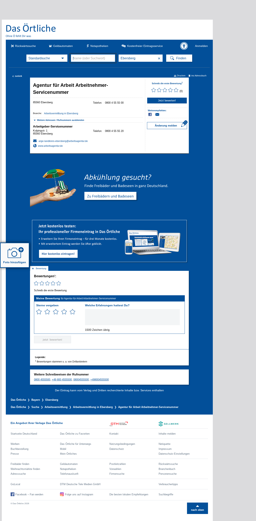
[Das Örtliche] (31, 30)
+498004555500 (99, 379)
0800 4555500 (42, 379)
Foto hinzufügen (14, 262)
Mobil (63, 448)
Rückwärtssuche (25, 46)
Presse (15, 453)
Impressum (165, 448)
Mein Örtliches (68, 453)
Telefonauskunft (69, 473)
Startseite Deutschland (24, 433)
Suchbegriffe (166, 494)
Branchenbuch (167, 468)
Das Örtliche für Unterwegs (75, 443)
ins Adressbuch (198, 75)
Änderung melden (166, 125)
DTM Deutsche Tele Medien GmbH (80, 484)
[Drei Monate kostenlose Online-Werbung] (109, 221)
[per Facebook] (150, 114)
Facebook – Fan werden (29, 494)
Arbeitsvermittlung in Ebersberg (61, 113)
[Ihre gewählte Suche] (46, 58)
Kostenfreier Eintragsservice (145, 46)
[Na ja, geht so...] (47, 312)
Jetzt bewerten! (167, 100)
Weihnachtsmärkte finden (25, 468)
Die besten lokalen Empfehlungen (128, 494)
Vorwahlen (115, 468)
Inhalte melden (167, 433)
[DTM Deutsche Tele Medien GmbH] (134, 423)
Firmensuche (116, 473)
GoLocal (15, 484)
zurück (17, 76)
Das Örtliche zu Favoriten (75, 433)
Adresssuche (18, 473)
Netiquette (164, 443)
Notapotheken (99, 46)
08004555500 (81, 379)
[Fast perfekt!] (64, 312)
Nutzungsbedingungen (122, 443)
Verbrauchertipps (168, 484)
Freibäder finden (20, 463)
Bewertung (41, 268)
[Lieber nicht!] (39, 312)
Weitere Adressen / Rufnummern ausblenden (60, 120)
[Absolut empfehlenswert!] (72, 312)
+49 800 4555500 (62, 379)
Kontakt (113, 433)
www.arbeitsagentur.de (50, 146)
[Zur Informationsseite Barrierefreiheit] (184, 46)
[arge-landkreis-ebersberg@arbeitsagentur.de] (60, 141)
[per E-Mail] (159, 114)
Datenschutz (116, 448)
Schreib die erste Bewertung (167, 83)
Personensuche (168, 473)
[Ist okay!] (55, 312)
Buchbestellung (19, 448)
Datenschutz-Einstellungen (174, 453)
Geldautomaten (63, 46)
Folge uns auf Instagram (79, 494)
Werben (15, 443)
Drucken (181, 75)
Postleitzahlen (117, 463)
